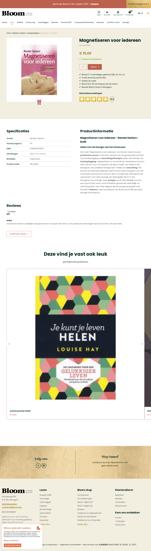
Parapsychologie (32, 33)
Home (8, 33)
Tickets (94, 3)
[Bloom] (17, 13)
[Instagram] (44, 465)
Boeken (22, 33)
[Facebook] (38, 465)
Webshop (15, 33)
